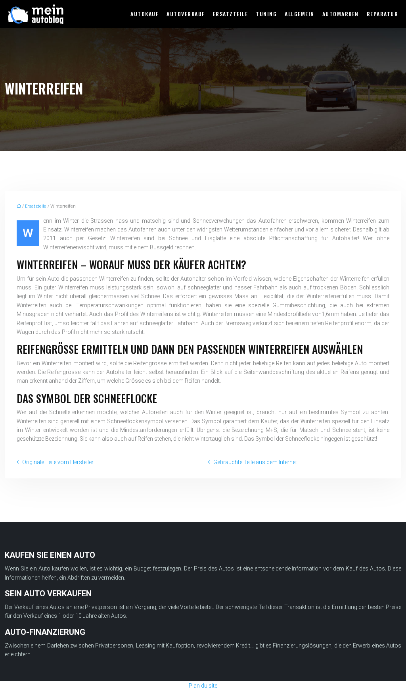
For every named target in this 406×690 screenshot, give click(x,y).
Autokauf (144, 14)
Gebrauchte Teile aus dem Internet (255, 462)
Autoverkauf (186, 14)
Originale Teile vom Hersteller (58, 462)
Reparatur (382, 14)
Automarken (340, 14)
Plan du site (203, 685)
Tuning (266, 14)
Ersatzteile (230, 14)
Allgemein (299, 14)
